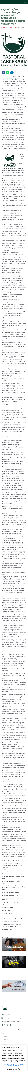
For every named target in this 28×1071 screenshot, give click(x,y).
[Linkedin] (10, 1025)
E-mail (4, 1044)
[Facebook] (2, 1025)
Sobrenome (6, 1039)
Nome (4, 1033)
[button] (25, 2)
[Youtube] (7, 1025)
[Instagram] (5, 1025)
